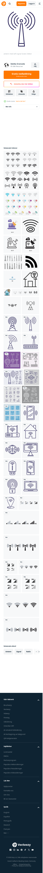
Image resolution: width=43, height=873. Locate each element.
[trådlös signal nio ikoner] (12, 539)
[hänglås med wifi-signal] (12, 686)
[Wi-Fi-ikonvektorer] (21, 202)
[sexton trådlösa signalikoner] (28, 502)
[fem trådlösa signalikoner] (12, 468)
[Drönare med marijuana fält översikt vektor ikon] (12, 358)
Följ (35, 66)
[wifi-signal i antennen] (12, 432)
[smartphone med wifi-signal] (12, 557)
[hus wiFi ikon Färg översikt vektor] (25, 327)
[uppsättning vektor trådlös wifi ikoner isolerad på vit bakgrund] (14, 721)
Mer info (8, 105)
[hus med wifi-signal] (12, 594)
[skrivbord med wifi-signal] (12, 631)
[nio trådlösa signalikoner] (11, 502)
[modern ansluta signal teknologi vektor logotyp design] (28, 314)
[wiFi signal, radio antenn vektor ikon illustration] (12, 377)
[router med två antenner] (12, 576)
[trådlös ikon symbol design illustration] (11, 313)
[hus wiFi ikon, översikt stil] (12, 332)
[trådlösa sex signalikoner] (30, 450)
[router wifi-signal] (12, 450)
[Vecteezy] (3, 3)
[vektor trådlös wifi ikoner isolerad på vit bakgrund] (11, 785)
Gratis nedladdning (21, 74)
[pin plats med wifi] (29, 703)
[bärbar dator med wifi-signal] (12, 704)
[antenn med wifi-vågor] (12, 395)
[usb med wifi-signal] (12, 649)
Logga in (32, 4)
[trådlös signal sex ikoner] (12, 521)
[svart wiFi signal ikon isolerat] (12, 242)
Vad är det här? (20, 101)
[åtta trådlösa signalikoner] (13, 485)
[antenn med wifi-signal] (12, 413)
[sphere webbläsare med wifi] (12, 612)
